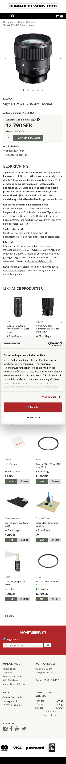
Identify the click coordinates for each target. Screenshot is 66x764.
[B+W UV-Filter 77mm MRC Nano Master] (48, 443)
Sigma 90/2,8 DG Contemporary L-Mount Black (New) (47, 329)
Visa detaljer (49, 397)
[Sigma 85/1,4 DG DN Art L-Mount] (33, 58)
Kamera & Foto (17, 22)
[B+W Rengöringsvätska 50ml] (17, 561)
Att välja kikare (10, 680)
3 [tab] (33, 90)
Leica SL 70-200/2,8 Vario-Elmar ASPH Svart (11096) (18, 329)
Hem (5, 22)
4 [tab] (38, 90)
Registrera (12, 639)
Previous (5, 58)
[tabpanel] (33, 58)
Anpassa (31, 417)
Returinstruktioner (12, 676)
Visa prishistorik (14, 131)
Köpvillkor (7, 672)
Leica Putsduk (11, 464)
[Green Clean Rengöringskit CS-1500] (48, 502)
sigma (7, 98)
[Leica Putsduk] (17, 443)
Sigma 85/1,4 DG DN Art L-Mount (19, 25)
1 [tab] (23, 90)
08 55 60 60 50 (43, 668)
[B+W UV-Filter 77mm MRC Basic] (48, 561)
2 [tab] (28, 90)
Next (60, 58)
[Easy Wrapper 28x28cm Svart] (17, 502)
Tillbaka (9, 615)
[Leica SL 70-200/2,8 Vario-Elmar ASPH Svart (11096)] (18, 306)
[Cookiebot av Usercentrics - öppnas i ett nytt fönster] (48, 344)
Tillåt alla (33, 407)
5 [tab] (42, 90)
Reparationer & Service (14, 684)
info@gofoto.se (43, 672)
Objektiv (30, 22)
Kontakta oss (9, 668)
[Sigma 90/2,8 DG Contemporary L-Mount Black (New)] (47, 306)
